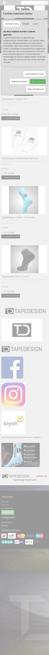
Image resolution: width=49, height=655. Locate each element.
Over (35, 23)
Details (25, 23)
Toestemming (12, 23)
